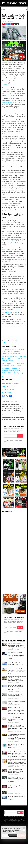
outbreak (9, 412)
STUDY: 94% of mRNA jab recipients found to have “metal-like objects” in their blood (16, 798)
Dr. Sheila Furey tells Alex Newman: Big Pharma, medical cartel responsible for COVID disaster (16, 679)
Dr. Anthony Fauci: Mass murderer (16, 792)
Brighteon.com (6, 392)
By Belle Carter (16, 698)
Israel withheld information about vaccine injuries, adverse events (16, 663)
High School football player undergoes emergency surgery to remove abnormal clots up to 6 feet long (17, 727)
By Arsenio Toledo (17, 691)
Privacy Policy (10, 831)
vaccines (17, 414)
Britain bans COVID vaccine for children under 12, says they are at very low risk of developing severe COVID (16, 671)
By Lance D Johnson (17, 715)
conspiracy (20, 406)
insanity (15, 410)
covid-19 (11, 408)
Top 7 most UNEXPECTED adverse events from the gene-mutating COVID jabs (16, 719)
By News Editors (17, 704)
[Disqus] (14, 533)
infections (10, 410)
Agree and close (12, 835)
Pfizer (21, 412)
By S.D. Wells (16, 722)
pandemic (16, 412)
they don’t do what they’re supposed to (13, 102)
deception (17, 408)
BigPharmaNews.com (11, 312)
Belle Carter (12, 21)
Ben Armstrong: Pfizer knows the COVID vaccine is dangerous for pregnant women (16, 746)
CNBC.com (5, 386)
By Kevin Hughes (17, 749)
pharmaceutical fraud (8, 414)
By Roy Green (16, 682)
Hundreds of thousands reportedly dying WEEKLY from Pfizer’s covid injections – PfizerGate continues (14, 358)
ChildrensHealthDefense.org (10, 383)
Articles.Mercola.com (8, 389)
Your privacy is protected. (8, 440)
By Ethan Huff (16, 649)
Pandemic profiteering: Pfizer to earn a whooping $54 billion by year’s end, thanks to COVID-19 (15, 695)
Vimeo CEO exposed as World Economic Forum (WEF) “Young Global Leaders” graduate (15, 771)
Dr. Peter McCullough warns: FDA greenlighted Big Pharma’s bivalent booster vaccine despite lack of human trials (16, 779)
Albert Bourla (15, 404)
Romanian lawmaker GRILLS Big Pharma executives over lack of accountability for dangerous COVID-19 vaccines (17, 687)
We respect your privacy (20, 820)
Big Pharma (13, 406)
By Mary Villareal (17, 666)
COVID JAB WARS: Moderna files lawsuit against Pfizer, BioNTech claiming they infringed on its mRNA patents (13, 351)
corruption (5, 408)
